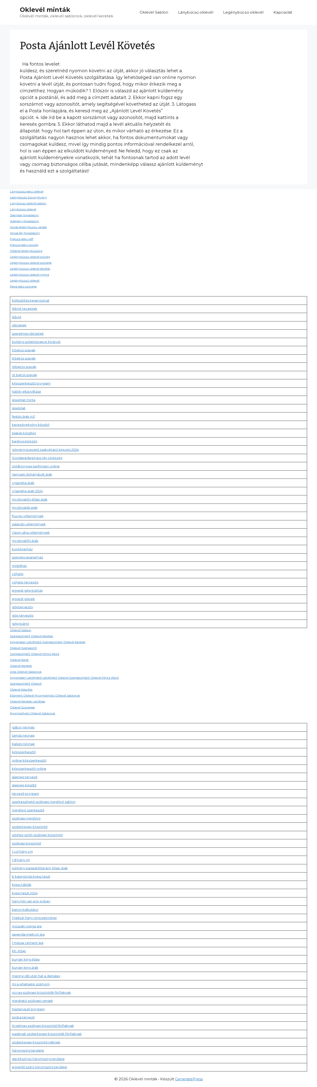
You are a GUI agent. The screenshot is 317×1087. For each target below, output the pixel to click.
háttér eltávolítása (26, 391)
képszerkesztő (24, 752)
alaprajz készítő (24, 785)
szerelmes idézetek (28, 334)
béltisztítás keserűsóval (30, 300)
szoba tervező (23, 1017)
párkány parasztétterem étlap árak (40, 868)
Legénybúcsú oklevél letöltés (30, 268)
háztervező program (28, 1009)
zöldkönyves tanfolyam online (36, 466)
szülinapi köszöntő (26, 843)
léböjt (16, 317)
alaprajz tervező (24, 777)
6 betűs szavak (24, 358)
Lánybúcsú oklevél (195, 12)
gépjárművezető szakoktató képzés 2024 (45, 450)
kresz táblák (21, 885)
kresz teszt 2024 (25, 893)
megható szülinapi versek (32, 1001)
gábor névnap (23, 727)
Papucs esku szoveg (24, 245)
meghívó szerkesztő (28, 810)
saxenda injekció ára (28, 934)
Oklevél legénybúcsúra (26, 251)
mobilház (19, 566)
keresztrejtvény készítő (30, 425)
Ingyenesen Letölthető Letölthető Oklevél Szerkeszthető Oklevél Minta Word (64, 677)
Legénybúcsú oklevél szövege (31, 263)
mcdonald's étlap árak (30, 499)
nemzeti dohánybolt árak (32, 474)
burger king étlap (26, 959)
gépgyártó (20, 624)
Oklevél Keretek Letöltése (27, 701)
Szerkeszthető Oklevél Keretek (31, 636)
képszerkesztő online (29, 769)
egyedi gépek (23, 599)
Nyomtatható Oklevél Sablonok (32, 713)
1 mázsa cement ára (27, 943)
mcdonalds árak (25, 507)
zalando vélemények (29, 524)
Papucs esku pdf (21, 239)
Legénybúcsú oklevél (243, 12)
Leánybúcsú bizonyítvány (28, 197)
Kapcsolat (282, 12)
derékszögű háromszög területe (38, 1059)
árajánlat (19, 408)
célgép (18, 574)
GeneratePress (189, 1079)
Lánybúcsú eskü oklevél (26, 191)
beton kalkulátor (25, 910)
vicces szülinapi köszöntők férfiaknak (41, 992)
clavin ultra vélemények (31, 532)
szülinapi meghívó (26, 818)
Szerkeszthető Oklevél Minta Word (34, 654)
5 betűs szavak (23, 350)
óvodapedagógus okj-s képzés (37, 458)
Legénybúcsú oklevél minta (29, 274)
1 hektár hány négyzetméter (34, 918)
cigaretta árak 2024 (27, 491)
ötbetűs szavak (24, 367)
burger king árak (25, 967)
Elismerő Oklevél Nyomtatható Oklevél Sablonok (45, 695)
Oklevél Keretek (21, 666)
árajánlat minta (23, 400)
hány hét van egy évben (31, 901)
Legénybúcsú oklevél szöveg (30, 257)
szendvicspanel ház (27, 557)
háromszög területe (28, 1050)
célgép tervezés (25, 582)
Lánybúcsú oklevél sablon (28, 203)
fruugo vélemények (28, 516)
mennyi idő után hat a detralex (36, 976)
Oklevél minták (45, 9)
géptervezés (22, 607)
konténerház (22, 549)
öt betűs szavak (24, 375)
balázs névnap (23, 744)
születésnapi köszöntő (30, 827)
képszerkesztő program (31, 383)
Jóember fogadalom (24, 215)
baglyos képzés (24, 441)
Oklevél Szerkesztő (23, 648)
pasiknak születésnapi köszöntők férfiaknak (47, 1034)
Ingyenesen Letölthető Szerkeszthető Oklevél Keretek (47, 642)
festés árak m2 (23, 416)
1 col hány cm (22, 851)
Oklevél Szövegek (22, 707)
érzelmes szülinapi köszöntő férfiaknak (43, 1026)
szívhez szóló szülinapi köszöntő (37, 835)
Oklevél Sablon (154, 12)
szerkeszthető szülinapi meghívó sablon (44, 802)
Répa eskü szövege (23, 286)
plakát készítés (24, 433)
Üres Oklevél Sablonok (26, 672)
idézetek (19, 325)
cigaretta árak (23, 483)
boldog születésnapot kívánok (36, 342)
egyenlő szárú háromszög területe (39, 1067)
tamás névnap (23, 735)
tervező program (25, 794)
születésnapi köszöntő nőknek (36, 1042)
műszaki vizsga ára (27, 926)
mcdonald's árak (25, 541)
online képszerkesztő (29, 760)
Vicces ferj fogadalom (25, 233)
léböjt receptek (24, 309)
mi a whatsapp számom (31, 984)
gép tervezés (22, 615)
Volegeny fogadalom (24, 221)
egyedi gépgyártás (27, 590)
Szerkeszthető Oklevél (26, 683)
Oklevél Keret (19, 660)
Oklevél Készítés (21, 689)
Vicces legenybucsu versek (28, 227)
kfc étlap (19, 951)
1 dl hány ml (21, 860)
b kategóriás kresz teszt (31, 876)
